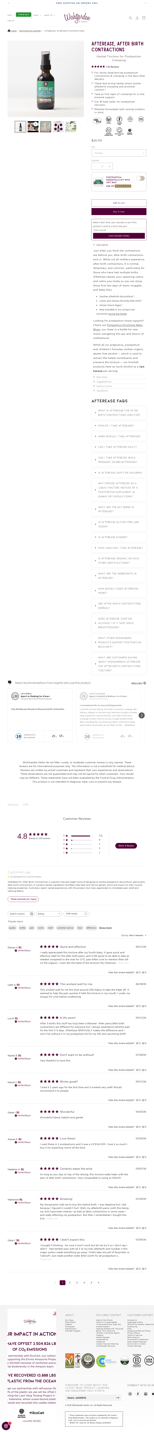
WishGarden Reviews (105, 1346)
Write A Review (126, 845)
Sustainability (102, 1339)
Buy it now (119, 211)
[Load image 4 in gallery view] (58, 126)
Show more (105, 927)
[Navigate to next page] (99, 1282)
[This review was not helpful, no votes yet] (143, 972)
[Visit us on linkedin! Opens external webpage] (145, 1394)
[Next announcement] (145, 3)
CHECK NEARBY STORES (119, 235)
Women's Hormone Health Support (108, 1334)
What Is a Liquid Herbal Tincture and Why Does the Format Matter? (108, 1324)
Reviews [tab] (13, 804)
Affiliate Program (72, 1331)
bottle (22, 927)
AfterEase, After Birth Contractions (65, 31)
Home (14, 31)
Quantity (95, 160)
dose (80, 927)
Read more (123, 963)
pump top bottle (118, 313)
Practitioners (70, 1329)
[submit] (117, 1398)
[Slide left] (11, 126)
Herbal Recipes (103, 1337)
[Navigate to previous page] (55, 1282)
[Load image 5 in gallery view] (71, 126)
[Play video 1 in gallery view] (33, 126)
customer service (65, 927)
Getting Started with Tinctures (109, 1329)
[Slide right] (80, 126)
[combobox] (49, 913)
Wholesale (69, 1327)
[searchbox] (18, 913)
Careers (68, 1324)
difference (91, 927)
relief (50, 927)
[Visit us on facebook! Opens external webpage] (138, 1394)
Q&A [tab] (26, 804)
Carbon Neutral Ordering (107, 1344)
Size (93, 147)
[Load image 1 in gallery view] (20, 126)
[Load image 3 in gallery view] (45, 126)
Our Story (69, 1320)
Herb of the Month (104, 1320)
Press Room (70, 1322)
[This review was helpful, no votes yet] (137, 972)
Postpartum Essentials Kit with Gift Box (118, 180)
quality (12, 927)
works (41, 927)
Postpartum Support (30, 31)
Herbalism (100, 1342)
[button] (11, 15)
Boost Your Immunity (105, 1331)
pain (32, 927)
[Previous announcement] (8, 3)
